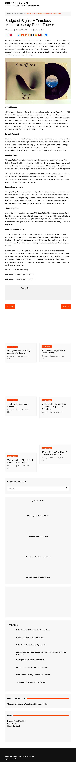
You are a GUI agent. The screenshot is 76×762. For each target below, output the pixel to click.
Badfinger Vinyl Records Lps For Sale (30, 660)
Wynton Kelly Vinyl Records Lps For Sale (31, 667)
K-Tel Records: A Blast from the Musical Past (33, 630)
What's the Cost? (13, 726)
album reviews (39, 30)
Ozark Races (12, 723)
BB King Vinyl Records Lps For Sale (29, 637)
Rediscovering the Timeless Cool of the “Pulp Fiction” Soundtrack (54, 406)
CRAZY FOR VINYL (17, 3)
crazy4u (9, 30)
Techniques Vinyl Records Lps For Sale (31, 682)
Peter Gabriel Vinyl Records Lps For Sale (31, 645)
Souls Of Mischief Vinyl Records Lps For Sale (33, 675)
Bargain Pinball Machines (16, 721)
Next (64, 306)
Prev (11, 306)
